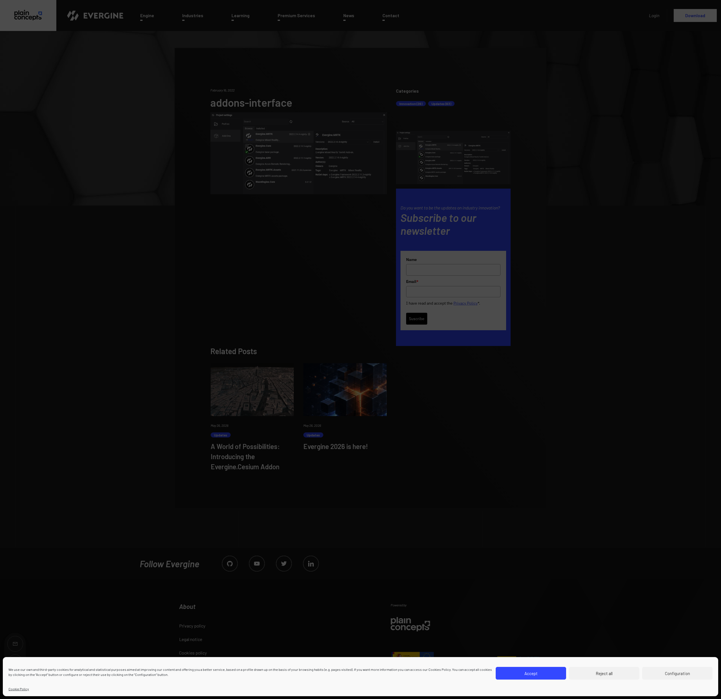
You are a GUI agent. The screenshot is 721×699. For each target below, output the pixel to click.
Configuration (677, 673)
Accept (531, 673)
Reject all (604, 673)
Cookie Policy (18, 689)
